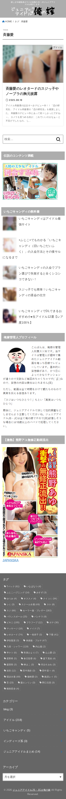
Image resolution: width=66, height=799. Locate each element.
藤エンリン (28, 682)
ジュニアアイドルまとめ (21, 751)
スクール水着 (30, 604)
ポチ (54, 622)
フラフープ (34, 622)
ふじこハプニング (18, 592)
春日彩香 (30, 658)
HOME (8, 21)
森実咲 (12, 664)
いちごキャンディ (16, 730)
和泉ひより (31, 652)
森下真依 (49, 658)
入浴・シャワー (18, 646)
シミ (11, 604)
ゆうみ (12, 598)
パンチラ (40, 616)
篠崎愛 (32, 676)
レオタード (15, 634)
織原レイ (50, 676)
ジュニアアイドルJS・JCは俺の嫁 (32, 790)
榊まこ (29, 664)
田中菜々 (48, 670)
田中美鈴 (29, 670)
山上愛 (50, 652)
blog (8, 709)
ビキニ (13, 622)
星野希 (12, 658)
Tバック (13, 586)
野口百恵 (48, 682)
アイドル (12, 719)
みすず (41, 592)
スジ (11, 610)
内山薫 (40, 646)
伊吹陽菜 (13, 640)
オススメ (30, 598)
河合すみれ (48, 664)
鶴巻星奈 (13, 688)
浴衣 (11, 670)
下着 (53, 634)
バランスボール (17, 616)
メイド (35, 628)
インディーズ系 (15, 741)
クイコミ (50, 598)
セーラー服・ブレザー (37, 610)
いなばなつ (33, 586)
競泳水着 (14, 676)
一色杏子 (36, 634)
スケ (51, 604)
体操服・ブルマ (36, 640)
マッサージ (15, 628)
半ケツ (12, 652)
